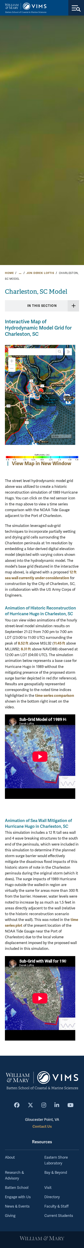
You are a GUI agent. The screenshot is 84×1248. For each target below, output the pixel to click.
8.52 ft (23, 643)
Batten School (16, 1188)
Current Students (58, 1216)
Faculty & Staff (56, 1206)
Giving (10, 1216)
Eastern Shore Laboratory (56, 1160)
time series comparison (54, 695)
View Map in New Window (41, 463)
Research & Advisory (14, 1175)
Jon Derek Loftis (40, 273)
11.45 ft (59, 643)
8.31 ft (26, 649)
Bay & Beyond (55, 1172)
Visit (48, 1188)
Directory (52, 1197)
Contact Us (42, 1126)
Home (9, 273)
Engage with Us (18, 1197)
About (10, 1157)
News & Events (17, 1206)
